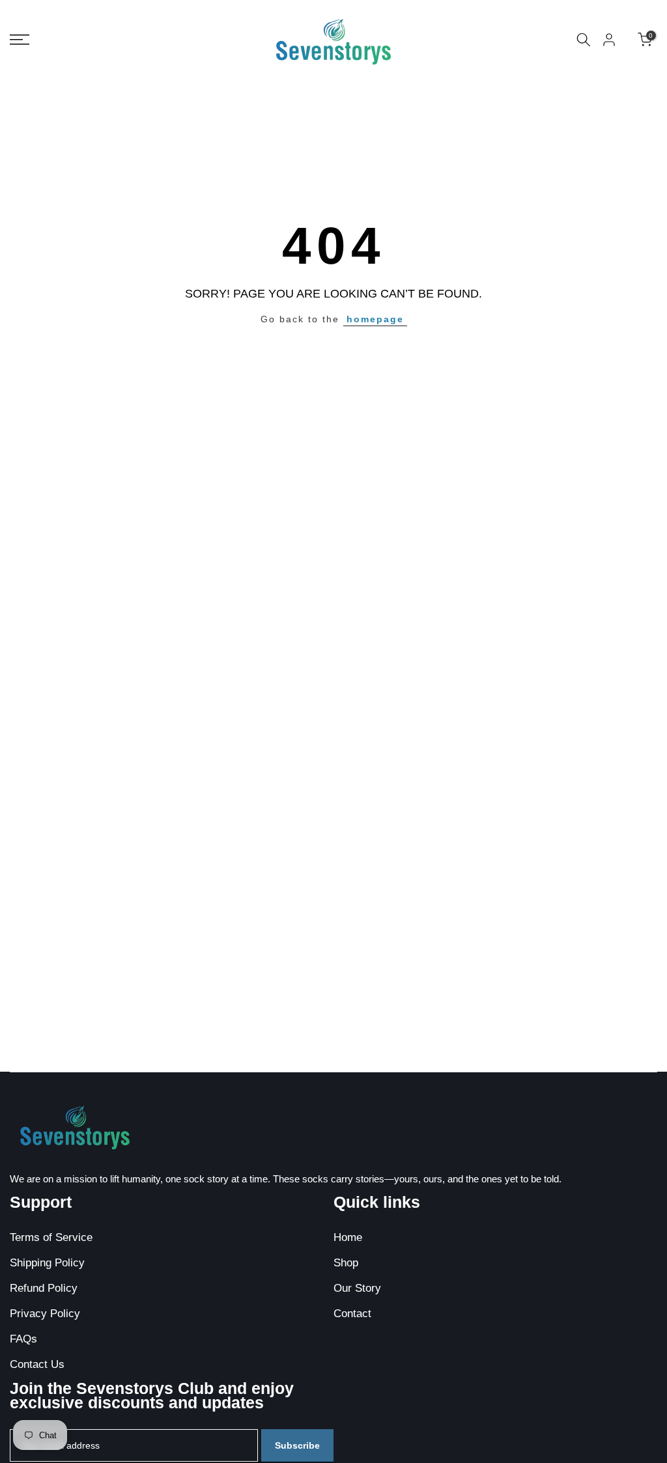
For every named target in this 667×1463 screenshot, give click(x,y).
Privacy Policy (45, 1313)
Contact (352, 1313)
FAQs (23, 1339)
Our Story (357, 1288)
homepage (375, 319)
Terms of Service (51, 1237)
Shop (346, 1263)
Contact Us (37, 1364)
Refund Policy (44, 1288)
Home (348, 1237)
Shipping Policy (47, 1263)
